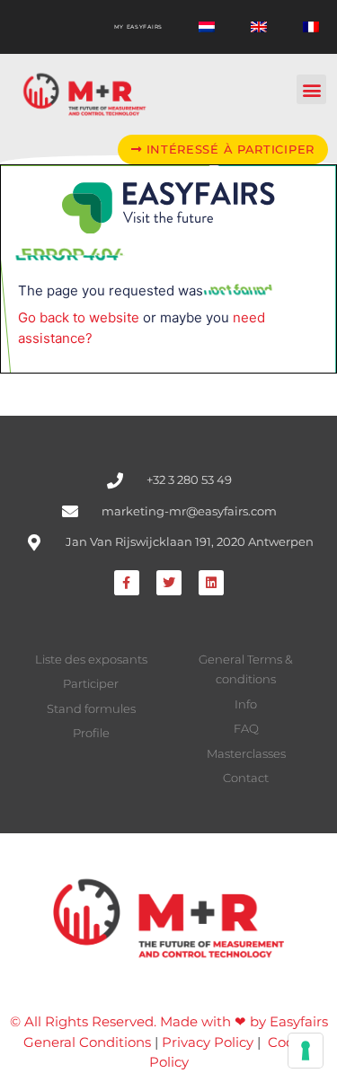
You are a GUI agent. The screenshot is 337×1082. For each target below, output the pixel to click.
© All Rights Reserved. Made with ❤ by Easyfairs (169, 1021)
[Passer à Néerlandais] (207, 27)
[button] (311, 89)
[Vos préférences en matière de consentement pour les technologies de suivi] (305, 1051)
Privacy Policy (207, 1042)
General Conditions (87, 1042)
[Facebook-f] (126, 582)
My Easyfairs (138, 27)
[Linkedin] (211, 582)
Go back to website (78, 317)
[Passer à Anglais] (259, 27)
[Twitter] (169, 582)
